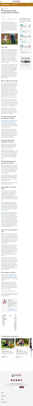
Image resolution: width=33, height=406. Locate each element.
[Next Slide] (32, 350)
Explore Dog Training (5, 4)
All (10, 315)
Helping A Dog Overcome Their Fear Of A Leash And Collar (4, 320)
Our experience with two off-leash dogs (8, 120)
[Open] (31, 392)
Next (15, 19)
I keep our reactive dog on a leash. (7, 212)
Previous (4, 19)
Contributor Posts (14, 4)
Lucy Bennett (4, 14)
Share (4, 16)
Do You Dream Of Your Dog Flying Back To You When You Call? (15, 323)
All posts (9, 19)
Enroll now (24, 31)
